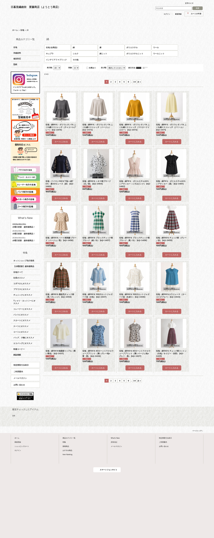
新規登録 (178, 14)
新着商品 (66, 446)
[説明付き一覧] (146, 68)
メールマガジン (20, 378)
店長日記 (114, 442)
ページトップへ (197, 431)
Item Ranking (67, 454)
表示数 (50, 68)
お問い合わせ (19, 385)
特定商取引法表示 (21, 365)
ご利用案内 (18, 371)
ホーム (17, 438)
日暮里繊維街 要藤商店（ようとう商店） (36, 6)
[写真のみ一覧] (139, 68)
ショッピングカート (22, 446)
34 (134, 82)
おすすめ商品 (67, 450)
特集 (64, 442)
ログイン (167, 14)
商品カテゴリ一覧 (69, 438)
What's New (115, 438)
